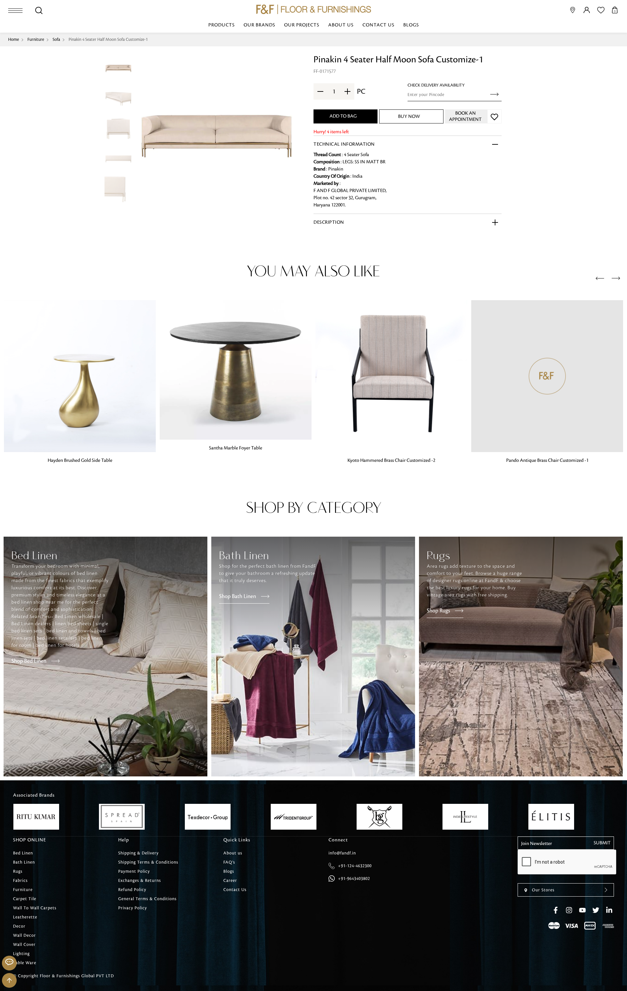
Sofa (56, 39)
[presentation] (600, 278)
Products (221, 25)
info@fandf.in (342, 853)
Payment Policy (134, 871)
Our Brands (259, 25)
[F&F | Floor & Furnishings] (313, 9)
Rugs (18, 871)
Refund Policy (132, 889)
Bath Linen (24, 862)
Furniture (35, 39)
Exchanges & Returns (139, 880)
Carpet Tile (24, 899)
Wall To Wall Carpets (34, 908)
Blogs (411, 25)
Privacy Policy (132, 908)
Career (230, 880)
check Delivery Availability (436, 85)
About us (341, 25)
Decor (19, 926)
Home (13, 39)
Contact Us (378, 25)
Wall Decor (24, 935)
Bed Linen (23, 853)
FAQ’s (229, 862)
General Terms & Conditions (147, 899)
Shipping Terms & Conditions (148, 862)
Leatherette (25, 917)
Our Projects (301, 25)
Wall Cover (24, 944)
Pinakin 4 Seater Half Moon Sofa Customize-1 (108, 39)
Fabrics (20, 880)
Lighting (21, 953)
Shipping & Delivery (138, 853)
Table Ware (24, 963)
